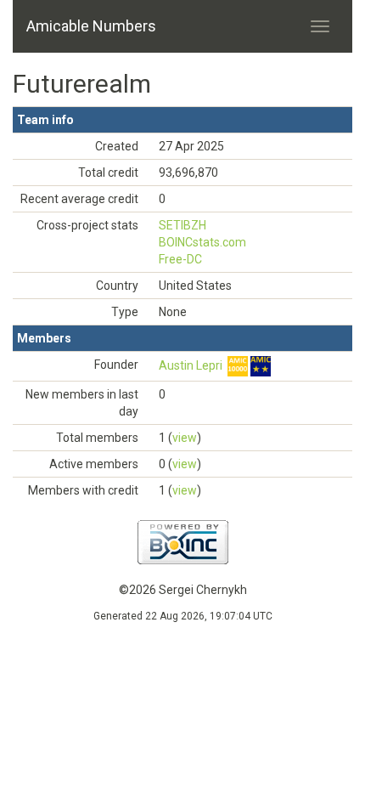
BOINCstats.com (202, 242)
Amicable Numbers (91, 26)
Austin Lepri (190, 365)
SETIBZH (182, 225)
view (184, 437)
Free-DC (180, 259)
